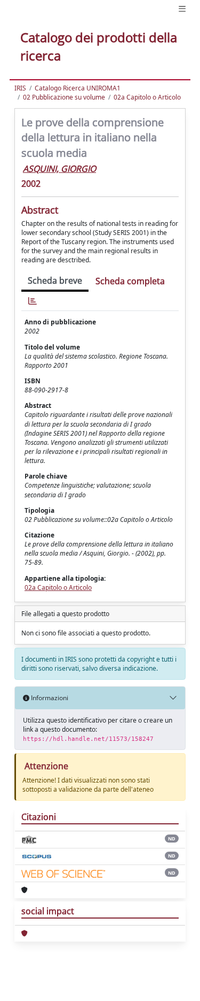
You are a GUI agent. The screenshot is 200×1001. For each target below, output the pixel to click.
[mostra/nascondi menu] (182, 9)
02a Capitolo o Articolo (147, 97)
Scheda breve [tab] (55, 280)
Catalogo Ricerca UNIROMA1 (78, 88)
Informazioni (48, 697)
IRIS (20, 88)
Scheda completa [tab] (130, 281)
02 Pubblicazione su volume (64, 97)
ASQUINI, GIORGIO (59, 169)
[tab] (32, 301)
